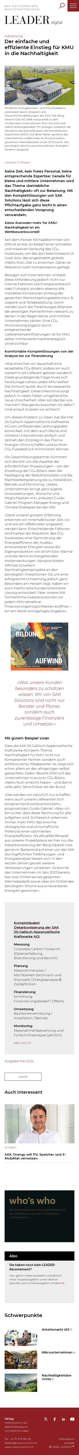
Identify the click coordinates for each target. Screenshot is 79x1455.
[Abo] (39, 1277)
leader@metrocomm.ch (21, 1443)
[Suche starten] (61, 6)
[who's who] (39, 1216)
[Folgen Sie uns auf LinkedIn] (63, 1420)
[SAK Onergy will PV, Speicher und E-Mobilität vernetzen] (39, 1133)
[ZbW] (39, 647)
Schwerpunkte (23, 1315)
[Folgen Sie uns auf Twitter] (46, 1420)
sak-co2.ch (22, 1043)
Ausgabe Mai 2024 (19, 1061)
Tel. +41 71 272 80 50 (18, 1439)
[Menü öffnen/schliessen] (73, 6)
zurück (23, 1076)
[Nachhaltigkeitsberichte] (39, 1383)
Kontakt (69, 1443)
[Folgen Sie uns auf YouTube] (72, 1420)
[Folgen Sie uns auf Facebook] (55, 1420)
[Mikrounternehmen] (39, 1360)
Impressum (66, 1439)
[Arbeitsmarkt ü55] (39, 1337)
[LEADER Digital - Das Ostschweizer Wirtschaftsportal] (33, 20)
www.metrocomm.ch (19, 1447)
